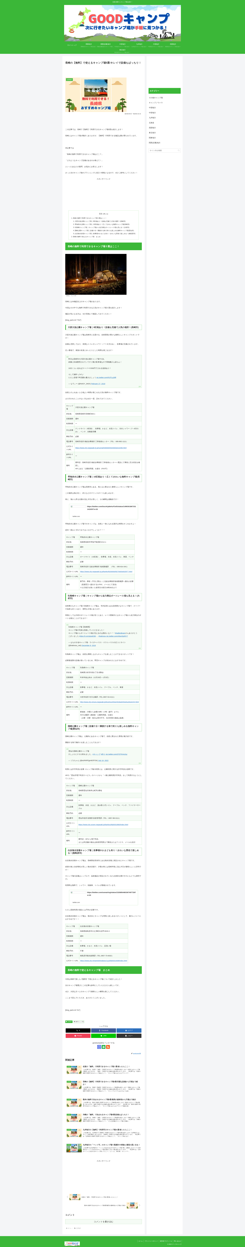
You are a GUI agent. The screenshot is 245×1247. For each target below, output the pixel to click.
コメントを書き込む (103, 1221)
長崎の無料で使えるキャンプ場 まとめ (86, 236)
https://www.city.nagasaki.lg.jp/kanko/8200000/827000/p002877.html (106, 572)
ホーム (141, 1241)
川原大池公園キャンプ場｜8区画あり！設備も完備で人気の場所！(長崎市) (100, 221)
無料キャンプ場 (80, 1021)
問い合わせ (177, 1241)
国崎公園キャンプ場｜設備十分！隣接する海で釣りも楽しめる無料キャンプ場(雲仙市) (104, 230)
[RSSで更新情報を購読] (108, 1047)
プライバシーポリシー (151, 1241)
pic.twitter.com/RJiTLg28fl (106, 377)
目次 (100, 214)
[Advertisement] (103, 70)
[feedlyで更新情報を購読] (103, 1047)
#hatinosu (102, 636)
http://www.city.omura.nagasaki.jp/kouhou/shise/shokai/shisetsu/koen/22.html (109, 702)
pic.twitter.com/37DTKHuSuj (116, 754)
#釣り (103, 754)
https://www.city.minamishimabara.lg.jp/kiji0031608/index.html (103, 961)
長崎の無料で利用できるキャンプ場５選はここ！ (90, 218)
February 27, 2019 (98, 384)
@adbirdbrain (120, 633)
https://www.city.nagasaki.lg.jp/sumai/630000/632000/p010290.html (101, 448)
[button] (129, 1036)
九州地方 (69, 1021)
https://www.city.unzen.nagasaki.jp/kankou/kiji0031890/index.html (103, 825)
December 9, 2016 (89, 645)
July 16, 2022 (103, 760)
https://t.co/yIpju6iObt (88, 636)
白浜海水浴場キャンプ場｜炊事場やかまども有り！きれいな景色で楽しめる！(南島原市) (105, 233)
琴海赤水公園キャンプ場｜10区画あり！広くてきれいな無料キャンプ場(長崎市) (102, 224)
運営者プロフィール (166, 1241)
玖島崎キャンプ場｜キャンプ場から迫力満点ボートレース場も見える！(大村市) (102, 227)
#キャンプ (96, 754)
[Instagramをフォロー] (99, 1047)
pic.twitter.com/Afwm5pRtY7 (117, 636)
